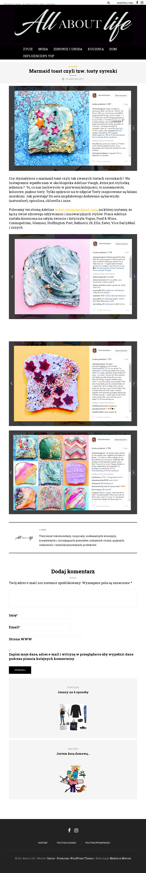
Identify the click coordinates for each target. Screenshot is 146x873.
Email (14, 627)
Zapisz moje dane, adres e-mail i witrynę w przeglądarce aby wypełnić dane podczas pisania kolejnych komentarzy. (71, 656)
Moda (43, 49)
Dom (113, 49)
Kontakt (50, 4)
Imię (13, 615)
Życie (28, 49)
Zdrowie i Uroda (67, 49)
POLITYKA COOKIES (66, 843)
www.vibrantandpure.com (76, 209)
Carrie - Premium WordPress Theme (70, 858)
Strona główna (12, 4)
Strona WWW (20, 639)
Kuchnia (96, 49)
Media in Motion (120, 858)
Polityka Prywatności (97, 843)
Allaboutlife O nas (33, 4)
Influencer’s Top (38, 56)
